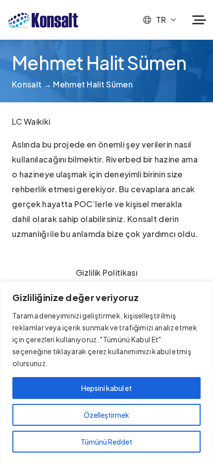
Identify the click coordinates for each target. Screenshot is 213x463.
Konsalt (27, 84)
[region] (106, 372)
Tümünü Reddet (106, 441)
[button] (159, 20)
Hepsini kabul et (106, 388)
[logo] (43, 20)
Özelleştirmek (106, 414)
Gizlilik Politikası (106, 272)
